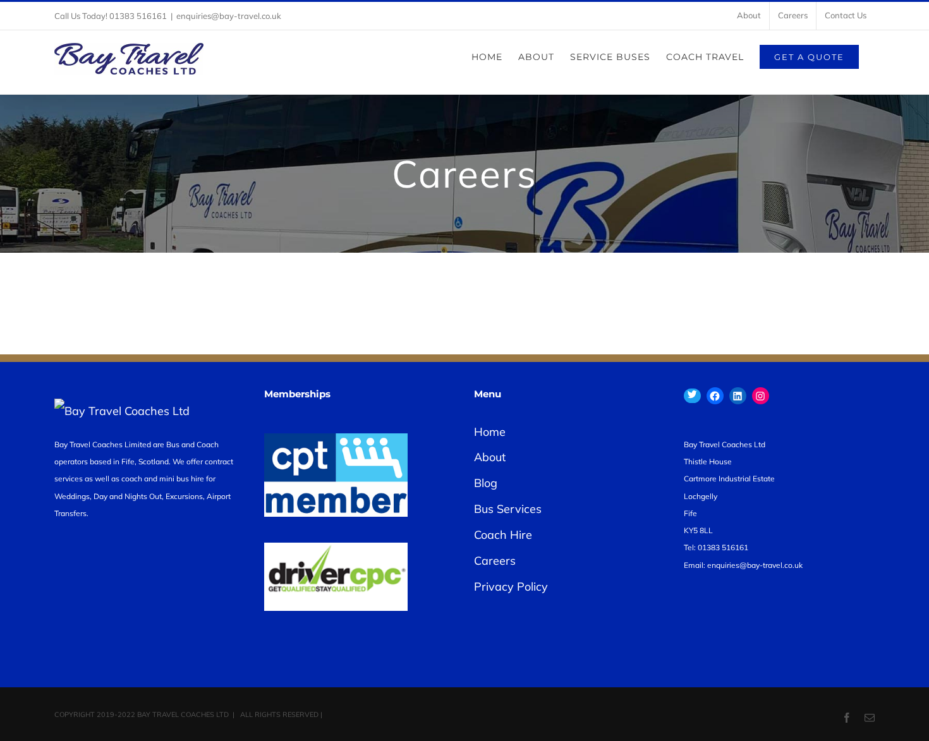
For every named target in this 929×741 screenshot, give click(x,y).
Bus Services (508, 509)
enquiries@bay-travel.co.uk (228, 16)
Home (490, 432)
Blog (485, 483)
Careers (495, 560)
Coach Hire (503, 534)
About (490, 457)
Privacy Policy (511, 586)
